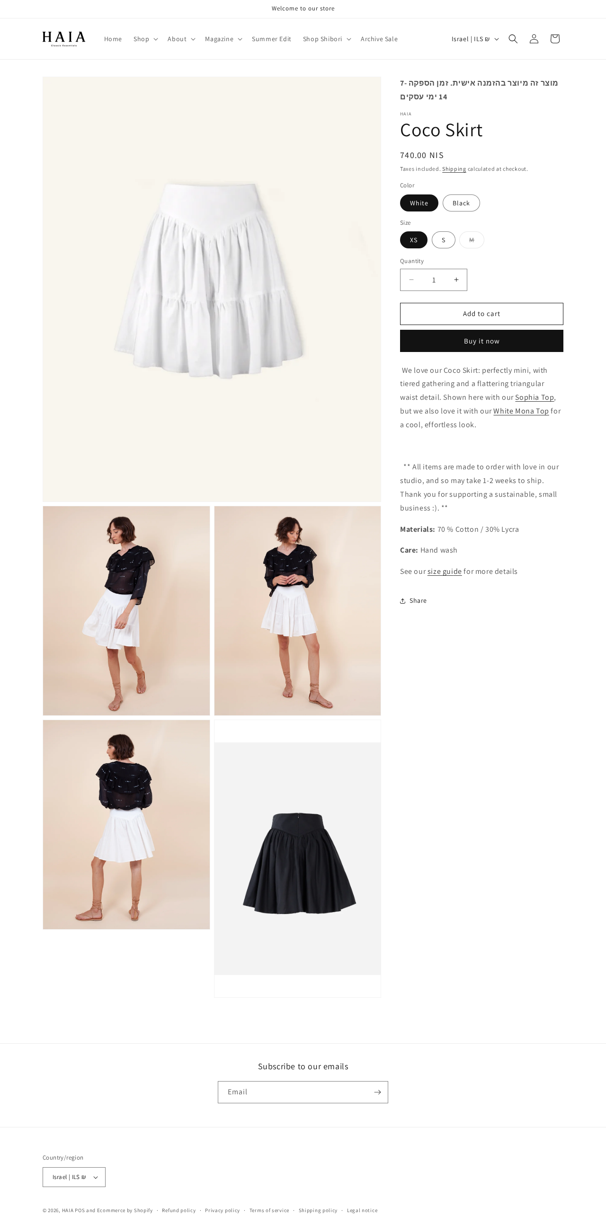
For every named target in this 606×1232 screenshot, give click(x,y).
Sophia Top (534, 397)
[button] (145, 39)
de (458, 571)
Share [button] (418, 600)
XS (414, 240)
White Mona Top (521, 411)
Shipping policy (318, 1209)
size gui (441, 571)
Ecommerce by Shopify (125, 1210)
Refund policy (179, 1209)
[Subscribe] (377, 1092)
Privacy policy (222, 1209)
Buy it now (482, 340)
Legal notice (362, 1209)
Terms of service (269, 1209)
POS (80, 1210)
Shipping (454, 168)
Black (461, 202)
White (419, 202)
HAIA (68, 1210)
